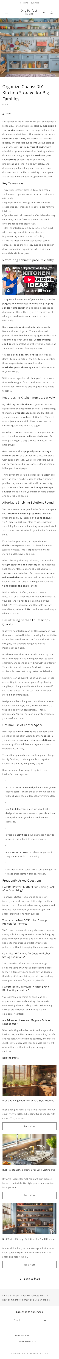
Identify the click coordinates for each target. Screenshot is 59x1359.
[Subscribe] (45, 1320)
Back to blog (32, 1278)
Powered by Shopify (40, 1353)
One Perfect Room (24, 1353)
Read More (29, 1126)
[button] (6, 12)
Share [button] (8, 113)
